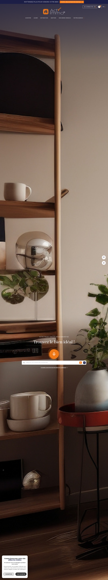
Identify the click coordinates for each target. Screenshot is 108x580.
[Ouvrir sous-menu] (84, 18)
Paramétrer (8, 574)
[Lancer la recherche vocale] (54, 353)
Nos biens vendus (65, 18)
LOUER (36, 18)
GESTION (53, 18)
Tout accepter (21, 574)
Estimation (44, 18)
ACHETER (28, 18)
